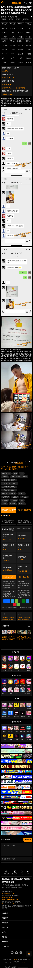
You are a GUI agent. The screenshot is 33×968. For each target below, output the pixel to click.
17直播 (12, 32)
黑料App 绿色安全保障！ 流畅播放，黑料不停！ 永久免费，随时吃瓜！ (15, 468)
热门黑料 (18, 19)
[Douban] (23, 601)
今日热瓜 (11, 19)
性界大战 (12, 41)
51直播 (21, 37)
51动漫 (21, 62)
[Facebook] (8, 601)
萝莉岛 (12, 54)
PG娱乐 (20, 32)
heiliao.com (21, 538)
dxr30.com (6, 550)
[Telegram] (12, 601)
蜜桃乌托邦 (28, 41)
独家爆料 (25, 19)
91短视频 (12, 49)
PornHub (4, 54)
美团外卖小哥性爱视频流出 (19, 476)
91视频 (12, 62)
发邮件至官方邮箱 (24, 577)
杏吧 (4, 62)
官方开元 (28, 28)
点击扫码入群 (22, 571)
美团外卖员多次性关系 (8, 487)
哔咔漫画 (28, 58)
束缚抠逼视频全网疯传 (8, 490)
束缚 (15, 473)
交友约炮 (4, 24)
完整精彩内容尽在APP (8, 510)
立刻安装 (6, 560)
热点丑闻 (24, 497)
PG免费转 (12, 37)
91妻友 (29, 54)
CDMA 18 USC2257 (23, 967)
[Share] (5, 601)
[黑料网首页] (16, 3)
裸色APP (28, 62)
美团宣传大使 (6, 473)
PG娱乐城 (4, 28)
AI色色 (12, 58)
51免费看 (12, 45)
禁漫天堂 (20, 54)
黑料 (22, 500)
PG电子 (4, 32)
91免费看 (4, 45)
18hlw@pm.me (7, 94)
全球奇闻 (4, 19)
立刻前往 (21, 559)
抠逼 (22, 473)
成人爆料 (5, 500)
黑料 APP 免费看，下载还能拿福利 (13, 88)
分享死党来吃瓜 (25, 510)
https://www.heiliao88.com (10, 899)
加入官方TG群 (9, 577)
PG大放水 (28, 37)
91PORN (20, 49)
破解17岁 (28, 45)
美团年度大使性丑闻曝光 (9, 483)
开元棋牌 (20, 28)
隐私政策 (13, 967)
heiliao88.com (6, 84)
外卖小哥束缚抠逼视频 (8, 480)
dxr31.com (21, 550)
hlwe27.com (6, 71)
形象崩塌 (21, 503)
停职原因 (21, 493)
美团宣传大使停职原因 (8, 493)
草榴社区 (4, 58)
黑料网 (4, 503)
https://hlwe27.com (8, 893)
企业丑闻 (14, 500)
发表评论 (28, 839)
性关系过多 (5, 497)
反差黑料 (12, 503)
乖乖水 (29, 24)
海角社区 (4, 49)
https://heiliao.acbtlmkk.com (10, 904)
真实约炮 (12, 24)
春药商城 (20, 24)
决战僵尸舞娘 (20, 41)
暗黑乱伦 (20, 45)
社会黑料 (15, 497)
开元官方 (28, 32)
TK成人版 (28, 49)
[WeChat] (16, 601)
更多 (29, 626)
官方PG (12, 28)
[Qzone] (27, 601)
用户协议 (7, 967)
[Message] (18, 604)
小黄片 (20, 58)
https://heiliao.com (8, 77)
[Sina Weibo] (14, 604)
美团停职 (5, 476)
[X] (20, 601)
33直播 (4, 41)
